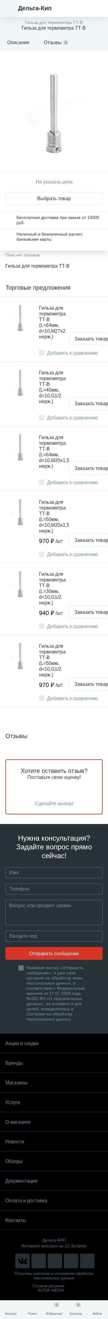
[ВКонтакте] (22, 1261)
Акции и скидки (22, 1043)
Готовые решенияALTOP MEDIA (48, 1288)
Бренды (14, 1063)
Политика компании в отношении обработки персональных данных (54, 1275)
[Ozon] (87, 1261)
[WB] (71, 1261)
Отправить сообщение (54, 953)
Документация (21, 1181)
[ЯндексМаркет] (55, 1261)
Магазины (16, 1082)
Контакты (15, 1220)
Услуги (12, 1102)
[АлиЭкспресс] (39, 1261)
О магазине (18, 1122)
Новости (14, 1141)
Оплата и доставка (26, 1200)
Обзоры (14, 1161)
